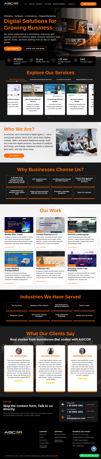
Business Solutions (59, 4)
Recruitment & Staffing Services (84, 443)
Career (41, 437)
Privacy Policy (44, 443)
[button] (48, 117)
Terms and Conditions (43, 446)
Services (39, 4)
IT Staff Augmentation (80, 440)
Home (25, 4)
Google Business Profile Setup (83, 437)
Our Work (48, 4)
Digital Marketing (60, 437)
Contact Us (71, 4)
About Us (32, 4)
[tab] (16, 79)
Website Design (60, 434)
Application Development (59, 441)
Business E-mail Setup (80, 434)
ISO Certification (78, 446)
